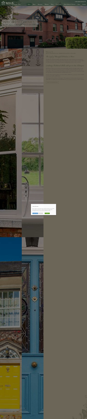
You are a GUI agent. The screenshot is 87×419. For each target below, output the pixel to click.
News (79, 4)
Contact (84, 4)
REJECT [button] (41, 213)
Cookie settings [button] (35, 213)
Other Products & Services (69, 4)
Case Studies (59, 4)
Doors (52, 4)
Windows (47, 4)
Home (29, 4)
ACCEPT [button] (47, 213)
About (34, 4)
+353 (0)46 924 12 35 (80, 2)
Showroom (40, 4)
